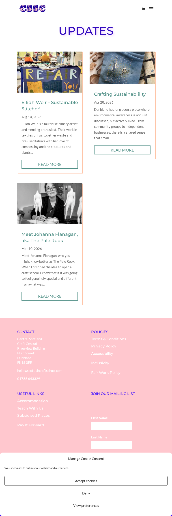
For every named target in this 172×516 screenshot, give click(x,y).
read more (49, 164)
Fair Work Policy (105, 373)
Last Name (99, 437)
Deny (86, 493)
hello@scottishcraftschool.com (39, 371)
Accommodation (32, 401)
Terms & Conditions (108, 339)
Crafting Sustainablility (120, 94)
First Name (99, 418)
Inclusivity (100, 363)
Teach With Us (30, 408)
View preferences (86, 505)
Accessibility (102, 353)
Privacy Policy (103, 346)
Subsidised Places (33, 415)
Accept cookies (86, 481)
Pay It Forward (30, 425)
